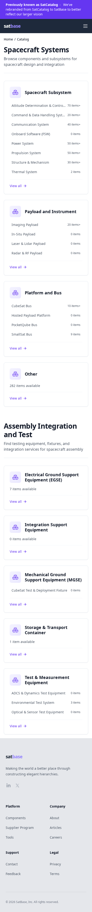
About (54, 818)
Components (16, 818)
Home (8, 39)
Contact (12, 864)
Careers (56, 837)
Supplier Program (20, 827)
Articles (56, 827)
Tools (10, 837)
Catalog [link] (23, 39)
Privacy (55, 864)
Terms (54, 874)
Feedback (13, 874)
